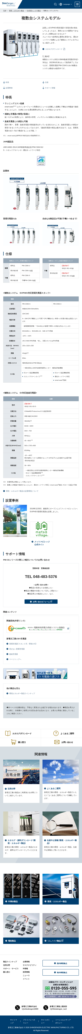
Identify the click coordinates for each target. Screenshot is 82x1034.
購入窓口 (6, 972)
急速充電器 (13, 654)
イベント (26, 978)
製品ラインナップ (10, 961)
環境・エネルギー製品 (16, 10)
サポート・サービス (11, 968)
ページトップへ (15, 659)
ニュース (26, 975)
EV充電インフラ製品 (34, 10)
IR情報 (25, 968)
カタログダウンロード (54, 49)
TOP (4, 10)
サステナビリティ (30, 965)
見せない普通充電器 (17, 649)
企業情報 (26, 961)
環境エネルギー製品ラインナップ (22, 693)
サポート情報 (50, 87)
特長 (7, 82)
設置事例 (9, 87)
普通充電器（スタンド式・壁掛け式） (23, 643)
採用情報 (26, 972)
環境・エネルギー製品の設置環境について (22, 491)
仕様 (46, 82)
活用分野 (6, 965)
